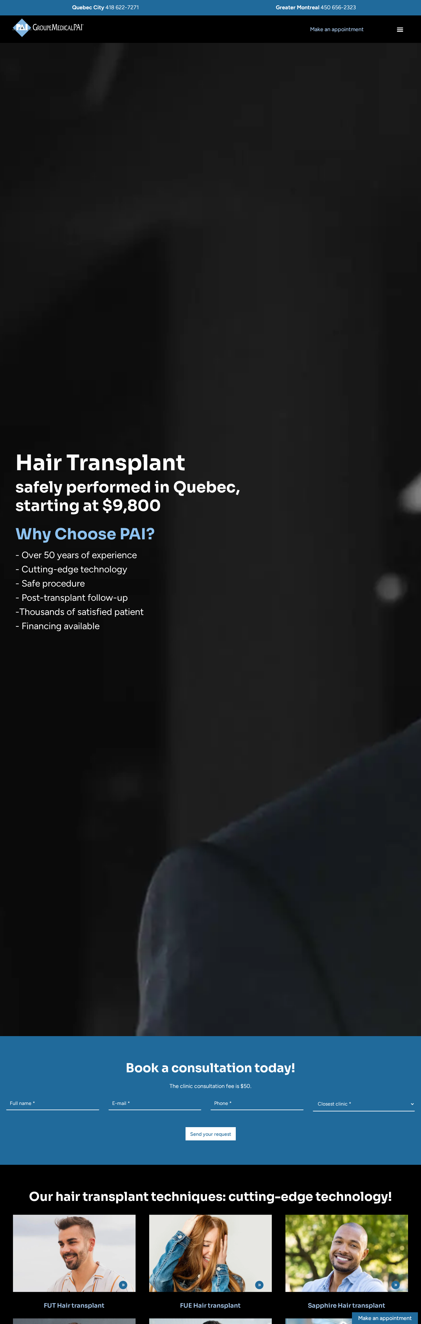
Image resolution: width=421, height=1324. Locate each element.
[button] (400, 29)
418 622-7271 (122, 7)
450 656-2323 (338, 7)
